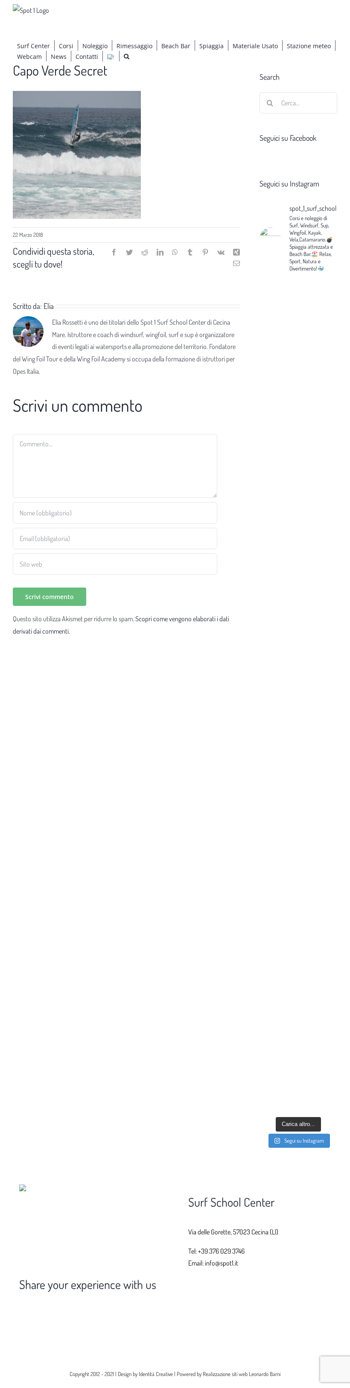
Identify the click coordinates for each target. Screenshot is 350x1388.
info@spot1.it (221, 1263)
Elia (49, 306)
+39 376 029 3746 (221, 1251)
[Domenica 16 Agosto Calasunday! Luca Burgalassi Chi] (278, 1042)
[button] (126, 56)
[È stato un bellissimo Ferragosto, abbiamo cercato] (318, 626)
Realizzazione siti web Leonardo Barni (241, 1374)
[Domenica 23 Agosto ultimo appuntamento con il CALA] (278, 417)
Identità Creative (156, 1374)
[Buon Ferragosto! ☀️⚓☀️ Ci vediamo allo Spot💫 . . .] (318, 1036)
